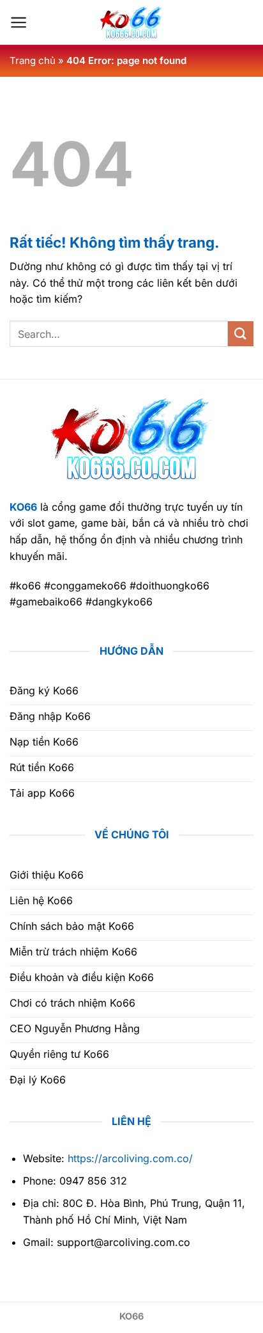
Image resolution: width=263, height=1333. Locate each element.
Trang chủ (33, 60)
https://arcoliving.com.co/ (130, 1158)
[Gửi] (240, 333)
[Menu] (19, 22)
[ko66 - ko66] (131, 22)
